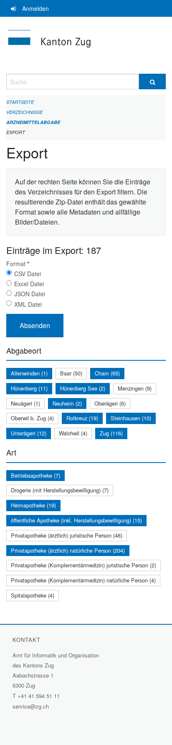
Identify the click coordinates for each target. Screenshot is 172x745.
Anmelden (35, 8)
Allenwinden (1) (29, 373)
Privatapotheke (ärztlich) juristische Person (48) (66, 535)
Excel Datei (29, 283)
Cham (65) (107, 373)
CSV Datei (27, 273)
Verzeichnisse (24, 112)
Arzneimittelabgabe (33, 122)
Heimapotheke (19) (33, 505)
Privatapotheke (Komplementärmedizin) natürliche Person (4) (83, 580)
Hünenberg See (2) (82, 388)
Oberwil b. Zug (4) (32, 418)
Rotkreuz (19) (82, 418)
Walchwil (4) (73, 433)
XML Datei (28, 304)
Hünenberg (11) (29, 388)
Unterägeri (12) (28, 433)
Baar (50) (71, 373)
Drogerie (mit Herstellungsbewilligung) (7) (60, 490)
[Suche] (152, 81)
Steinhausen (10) (131, 418)
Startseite (20, 102)
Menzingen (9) (135, 388)
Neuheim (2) (67, 403)
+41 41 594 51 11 (39, 696)
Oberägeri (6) (110, 403)
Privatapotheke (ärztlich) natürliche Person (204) (68, 550)
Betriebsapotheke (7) (35, 475)
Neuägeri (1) (25, 403)
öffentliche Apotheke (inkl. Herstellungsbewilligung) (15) (76, 520)
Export (15, 132)
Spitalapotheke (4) (32, 595)
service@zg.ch (31, 706)
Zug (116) (111, 433)
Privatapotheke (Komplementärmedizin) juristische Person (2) (83, 565)
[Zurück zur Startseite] (86, 45)
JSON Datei (29, 294)
